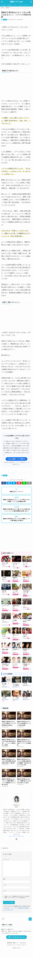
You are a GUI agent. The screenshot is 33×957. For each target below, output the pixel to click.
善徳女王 (4, 19)
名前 (4, 879)
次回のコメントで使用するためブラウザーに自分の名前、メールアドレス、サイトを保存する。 (17, 897)
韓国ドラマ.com (16, 2)
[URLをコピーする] (29, 483)
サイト (4, 890)
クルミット (16, 805)
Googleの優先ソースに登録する (16, 459)
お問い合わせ (23, 942)
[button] (3, 483)
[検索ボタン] (31, 2)
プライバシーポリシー (21, 944)
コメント (6, 859)
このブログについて (11, 944)
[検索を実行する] (30, 919)
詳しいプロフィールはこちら (16, 836)
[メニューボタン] (2, 2)
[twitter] (16, 839)
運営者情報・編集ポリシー (13, 942)
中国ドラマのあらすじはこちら (16, 937)
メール (4, 885)
